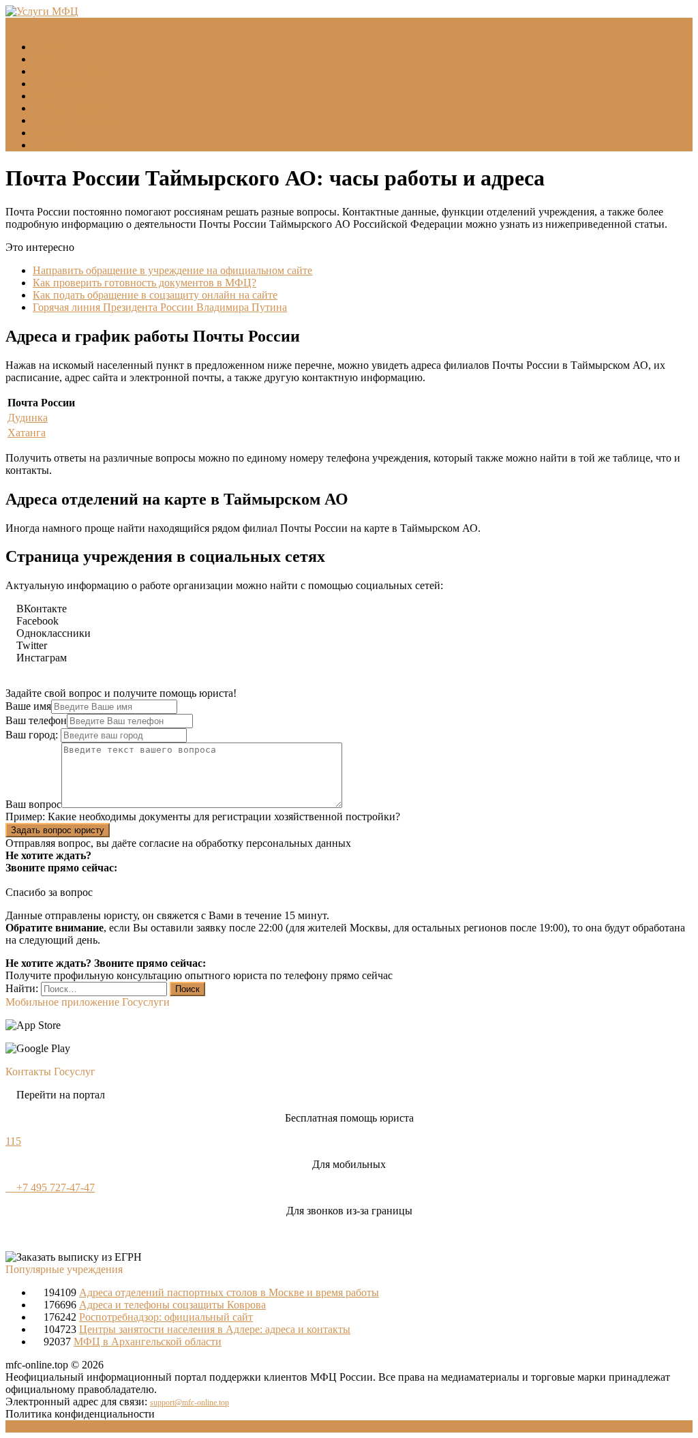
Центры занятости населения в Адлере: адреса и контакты (214, 1329)
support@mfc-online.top (189, 1402)
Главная (51, 47)
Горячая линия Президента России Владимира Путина (160, 307)
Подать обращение (76, 120)
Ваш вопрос (33, 804)
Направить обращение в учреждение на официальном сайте (172, 270)
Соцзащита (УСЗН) (78, 71)
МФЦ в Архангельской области (148, 1341)
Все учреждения (70, 108)
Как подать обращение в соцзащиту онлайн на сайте (155, 295)
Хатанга (26, 432)
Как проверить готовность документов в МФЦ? (144, 282)
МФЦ (46, 59)
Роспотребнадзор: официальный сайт (166, 1317)
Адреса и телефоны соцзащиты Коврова (172, 1304)
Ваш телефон (36, 720)
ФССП (49, 96)
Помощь (52, 145)
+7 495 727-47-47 (54, 1187)
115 (13, 1141)
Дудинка (27, 417)
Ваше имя (28, 706)
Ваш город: (33, 734)
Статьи (49, 132)
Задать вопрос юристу (57, 830)
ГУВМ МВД (61, 83)
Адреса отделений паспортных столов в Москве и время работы (229, 1292)
